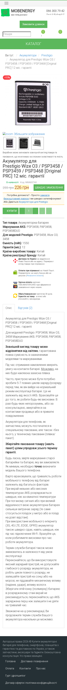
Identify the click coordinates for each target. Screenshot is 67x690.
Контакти (25, 668)
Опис (9, 308)
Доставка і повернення (34, 661)
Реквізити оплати (35, 275)
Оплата (9, 668)
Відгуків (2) (25, 308)
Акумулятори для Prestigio (33, 202)
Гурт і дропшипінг (15, 675)
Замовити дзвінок (33, 24)
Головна (10, 661)
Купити (12, 210)
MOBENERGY (23, 12)
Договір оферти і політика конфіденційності (31, 682)
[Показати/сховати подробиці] (58, 34)
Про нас (41, 668)
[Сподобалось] (42, 211)
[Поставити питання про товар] (49, 211)
